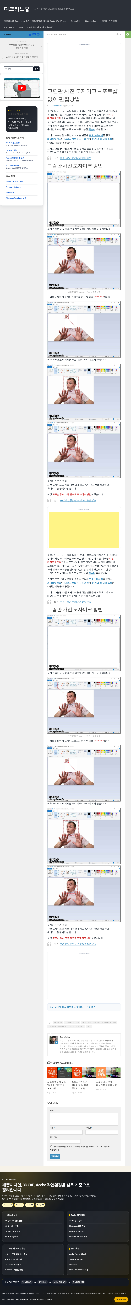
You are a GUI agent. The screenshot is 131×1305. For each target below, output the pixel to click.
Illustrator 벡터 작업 (77, 1231)
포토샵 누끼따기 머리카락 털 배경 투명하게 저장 (80, 1085)
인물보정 (107, 139)
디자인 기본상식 (109, 21)
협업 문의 (10, 1299)
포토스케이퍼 (96, 135)
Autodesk (8, 27)
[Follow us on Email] (34, 34)
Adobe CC (75, 21)
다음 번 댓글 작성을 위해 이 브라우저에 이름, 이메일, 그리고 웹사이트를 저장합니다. (80, 1148)
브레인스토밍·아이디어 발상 (16, 1254)
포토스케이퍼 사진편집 (76, 1026)
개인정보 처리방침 (37, 1299)
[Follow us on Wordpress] (38, 34)
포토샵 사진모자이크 (109, 1023)
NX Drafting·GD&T (12, 1237)
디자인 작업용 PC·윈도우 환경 (39, 27)
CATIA (20, 27)
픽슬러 (92, 129)
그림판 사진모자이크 (72, 1023)
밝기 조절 (97, 139)
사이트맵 (48, 1299)
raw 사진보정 (58, 1023)
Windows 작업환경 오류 (14, 1270)
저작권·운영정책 (22, 1299)
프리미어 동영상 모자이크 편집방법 (78, 500)
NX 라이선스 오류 (12, 1226)
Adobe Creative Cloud (14, 181)
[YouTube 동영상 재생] (22, 88)
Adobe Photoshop (56, 34)
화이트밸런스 (54, 139)
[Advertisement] (84, 65)
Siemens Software (13, 187)
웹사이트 (53, 1137)
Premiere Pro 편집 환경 (78, 1237)
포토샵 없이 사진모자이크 (57, 1026)
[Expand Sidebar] (128, 34)
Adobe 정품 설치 (60, 1282)
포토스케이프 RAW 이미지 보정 (75, 158)
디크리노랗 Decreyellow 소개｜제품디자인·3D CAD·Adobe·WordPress (35, 21)
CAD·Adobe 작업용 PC (13, 1265)
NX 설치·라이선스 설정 (14, 1221)
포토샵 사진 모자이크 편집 (91, 1023)
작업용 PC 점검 (78, 1282)
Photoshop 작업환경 (77, 1226)
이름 (52, 1128)
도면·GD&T (42, 1282)
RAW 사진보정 (71, 139)
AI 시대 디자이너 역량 (13, 1259)
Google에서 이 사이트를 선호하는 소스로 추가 (73, 1007)
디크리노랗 (17, 9)
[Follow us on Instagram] (29, 34)
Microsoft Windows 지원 (16, 198)
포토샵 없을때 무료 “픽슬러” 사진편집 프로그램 (56, 1085)
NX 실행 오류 (26, 1282)
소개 (4, 1299)
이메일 (88, 1128)
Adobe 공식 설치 (75, 1221)
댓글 (52, 1110)
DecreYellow (56, 106)
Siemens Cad (90, 21)
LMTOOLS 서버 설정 (12, 1231)
